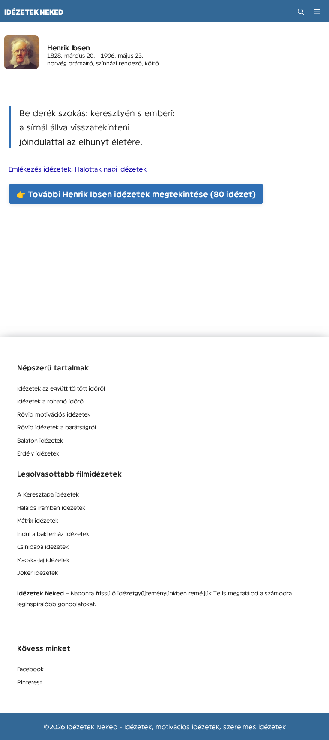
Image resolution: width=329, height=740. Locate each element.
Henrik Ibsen (68, 47)
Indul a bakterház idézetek (53, 533)
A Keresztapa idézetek (48, 494)
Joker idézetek (37, 572)
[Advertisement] (164, 277)
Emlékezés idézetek (40, 168)
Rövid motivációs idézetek (53, 414)
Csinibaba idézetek (43, 546)
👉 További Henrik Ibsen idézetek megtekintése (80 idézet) (136, 193)
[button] (301, 11)
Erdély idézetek (38, 453)
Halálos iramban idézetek (51, 507)
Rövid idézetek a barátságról (56, 426)
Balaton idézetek (40, 440)
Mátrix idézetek (37, 520)
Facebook (30, 668)
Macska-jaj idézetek (43, 559)
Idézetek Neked (33, 12)
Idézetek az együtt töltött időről (61, 388)
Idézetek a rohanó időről (51, 400)
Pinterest (29, 681)
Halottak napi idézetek (111, 168)
